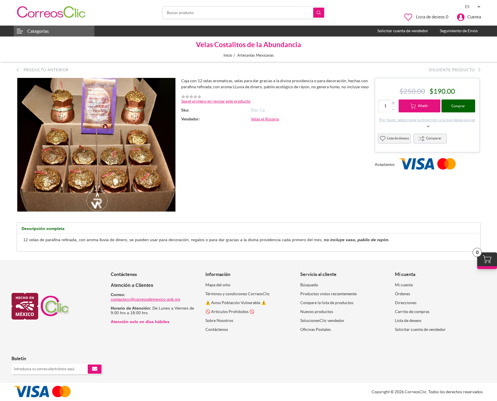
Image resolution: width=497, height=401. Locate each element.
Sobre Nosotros (219, 320)
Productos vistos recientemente (328, 293)
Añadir (423, 106)
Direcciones (405, 302)
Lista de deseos (398, 138)
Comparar (433, 138)
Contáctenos (216, 329)
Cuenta (474, 16)
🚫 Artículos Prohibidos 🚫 (229, 311)
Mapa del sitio (217, 285)
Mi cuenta (404, 285)
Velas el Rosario (265, 119)
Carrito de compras (412, 311)
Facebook (18, 346)
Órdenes (402, 293)
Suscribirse (95, 369)
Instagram (31, 346)
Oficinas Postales (315, 329)
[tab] (43, 228)
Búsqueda (318, 13)
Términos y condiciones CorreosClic (237, 293)
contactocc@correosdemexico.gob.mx (145, 299)
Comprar (458, 106)
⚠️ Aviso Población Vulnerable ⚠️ (235, 302)
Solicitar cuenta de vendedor (420, 329)
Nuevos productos (316, 311)
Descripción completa (43, 228)
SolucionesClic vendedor (322, 320)
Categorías (38, 31)
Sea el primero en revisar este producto (216, 101)
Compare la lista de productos (326, 302)
